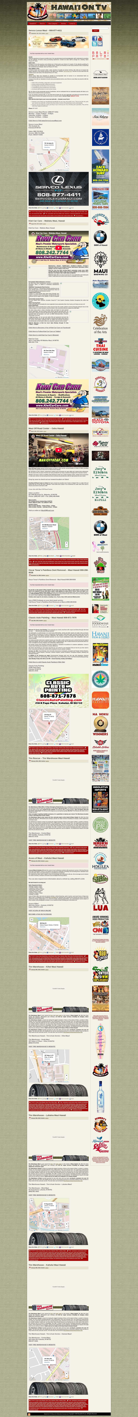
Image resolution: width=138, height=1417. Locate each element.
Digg (45, 208)
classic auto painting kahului (53, 750)
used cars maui (59, 961)
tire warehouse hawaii (69, 851)
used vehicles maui (68, 961)
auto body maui (43, 749)
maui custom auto (41, 1254)
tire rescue (44, 851)
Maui (76, 211)
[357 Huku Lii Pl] (49, 1064)
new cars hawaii (83, 960)
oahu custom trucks (82, 563)
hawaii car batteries (83, 1102)
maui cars (46, 960)
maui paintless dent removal (50, 610)
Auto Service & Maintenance (63, 211)
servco (82, 213)
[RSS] (29, 1414)
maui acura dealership (37, 960)
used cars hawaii (50, 961)
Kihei (52, 1102)
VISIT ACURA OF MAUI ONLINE (40, 910)
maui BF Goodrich (49, 1105)
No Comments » (79, 215)
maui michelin (48, 1106)
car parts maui (46, 958)
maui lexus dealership (75, 213)
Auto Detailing (48, 559)
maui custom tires (41, 850)
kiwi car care (78, 418)
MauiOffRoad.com (47, 510)
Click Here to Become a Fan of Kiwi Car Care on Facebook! (49, 328)
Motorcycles (69, 747)
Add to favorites (65, 208)
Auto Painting (56, 559)
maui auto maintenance (66, 420)
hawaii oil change (33, 1103)
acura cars (37, 957)
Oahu (30, 561)
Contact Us (65, 1413)
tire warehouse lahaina (45, 852)
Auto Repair (54, 211)
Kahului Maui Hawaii (78, 958)
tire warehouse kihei (34, 852)
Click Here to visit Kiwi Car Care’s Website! (44, 335)
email (72, 208)
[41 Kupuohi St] (49, 1212)
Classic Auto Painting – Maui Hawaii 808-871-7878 (52, 617)
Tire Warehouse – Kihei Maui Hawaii (46, 967)
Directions (47, 147)
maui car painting (52, 751)
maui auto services (40, 1105)
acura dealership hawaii (46, 957)
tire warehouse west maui (63, 1109)
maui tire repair (81, 850)
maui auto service (65, 849)
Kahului (72, 211)
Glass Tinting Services (82, 559)
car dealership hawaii (37, 958)
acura (33, 957)
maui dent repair (38, 610)
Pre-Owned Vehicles (78, 956)
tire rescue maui (52, 851)
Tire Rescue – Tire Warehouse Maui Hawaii (49, 758)
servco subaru (50, 215)
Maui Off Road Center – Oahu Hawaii (46, 428)
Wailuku (59, 418)
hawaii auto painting (79, 750)
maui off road (35, 563)
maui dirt (77, 561)
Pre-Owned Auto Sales (37, 213)
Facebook (51, 208)
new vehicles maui (41, 961)
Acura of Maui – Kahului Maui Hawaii (46, 858)
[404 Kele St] (49, 932)
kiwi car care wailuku (36, 420)
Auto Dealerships (47, 211)
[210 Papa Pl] (49, 723)
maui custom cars (59, 561)
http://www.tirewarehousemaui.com (73, 1032)
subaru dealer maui (68, 215)
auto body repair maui (52, 749)
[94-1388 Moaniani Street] (49, 533)
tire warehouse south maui (49, 1109)
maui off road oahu (44, 563)
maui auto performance (77, 420)
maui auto (60, 1103)
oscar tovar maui (33, 612)
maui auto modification (48, 561)
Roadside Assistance (64, 847)
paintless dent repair (57, 612)
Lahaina (61, 1250)
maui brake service (53, 421)
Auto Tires (48, 847)
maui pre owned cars (60, 960)
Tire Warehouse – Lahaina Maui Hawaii (47, 1115)
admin (47, 33)
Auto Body (40, 211)
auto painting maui (74, 749)
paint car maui (36, 753)
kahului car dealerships (66, 958)
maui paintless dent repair (63, 610)
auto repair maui (70, 418)
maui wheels (64, 563)
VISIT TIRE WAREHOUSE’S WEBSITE (42, 840)
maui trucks (57, 563)
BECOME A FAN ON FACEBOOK (40, 914)
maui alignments (36, 849)
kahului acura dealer (55, 958)
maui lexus (67, 213)
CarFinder (53, 897)
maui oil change (69, 421)
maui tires (51, 563)
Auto (37, 211)
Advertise (59, 1413)
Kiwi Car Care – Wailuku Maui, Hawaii (47, 221)
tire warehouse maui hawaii (35, 1109)
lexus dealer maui (60, 213)
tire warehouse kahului (81, 851)
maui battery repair (44, 421)
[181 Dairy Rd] (49, 1367)
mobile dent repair (75, 610)
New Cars (70, 956)
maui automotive (35, 421)
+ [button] (66, 164)
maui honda (52, 960)
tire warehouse (60, 851)
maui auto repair (57, 849)
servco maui (43, 215)
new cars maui (32, 961)
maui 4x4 (40, 561)
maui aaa (46, 1103)
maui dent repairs (72, 751)
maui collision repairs (62, 751)
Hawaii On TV (47, 1413)
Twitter (57, 208)
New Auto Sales (80, 211)
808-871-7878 (35, 749)
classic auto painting (40, 750)
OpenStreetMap (66, 377)
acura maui (62, 957)
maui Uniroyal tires (54, 1107)
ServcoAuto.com (67, 71)
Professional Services (52, 418)
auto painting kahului (64, 749)
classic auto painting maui (67, 750)
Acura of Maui (69, 957)
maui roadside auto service (70, 850)
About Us (54, 1413)
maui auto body (43, 751)
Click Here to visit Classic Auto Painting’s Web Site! (47, 662)
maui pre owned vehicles (72, 960)
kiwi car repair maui (46, 420)
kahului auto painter (34, 751)
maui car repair (61, 421)
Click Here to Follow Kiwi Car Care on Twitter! (45, 331)
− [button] (66, 166)
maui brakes (74, 849)
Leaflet (56, 377)
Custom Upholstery (71, 559)
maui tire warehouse (39, 1107)
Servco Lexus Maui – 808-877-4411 (45, 30)
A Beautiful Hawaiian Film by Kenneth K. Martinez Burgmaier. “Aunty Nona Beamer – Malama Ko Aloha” (100, 1017)
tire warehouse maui (56, 852)
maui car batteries (81, 849)
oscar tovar (83, 610)
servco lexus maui (36, 215)
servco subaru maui (58, 215)
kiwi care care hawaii (56, 420)
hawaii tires (41, 1103)
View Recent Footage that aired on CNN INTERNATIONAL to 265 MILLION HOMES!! (100, 941)
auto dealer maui (52, 213)
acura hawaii (56, 957)
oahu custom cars (72, 563)
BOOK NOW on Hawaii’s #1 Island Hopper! (100, 751)
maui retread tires (59, 850)
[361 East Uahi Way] (49, 360)
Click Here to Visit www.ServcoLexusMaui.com (45, 120)
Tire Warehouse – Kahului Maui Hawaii (47, 1265)
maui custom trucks (69, 561)
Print (41, 208)
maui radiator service (78, 421)
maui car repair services (77, 1105)
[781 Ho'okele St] (49, 152)
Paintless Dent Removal (60, 609)
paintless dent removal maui (45, 612)
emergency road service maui (70, 1102)
